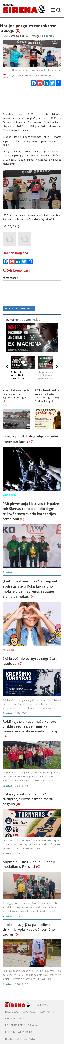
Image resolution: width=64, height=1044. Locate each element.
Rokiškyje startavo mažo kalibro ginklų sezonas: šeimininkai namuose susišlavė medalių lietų (30, 726)
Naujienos (11, 1011)
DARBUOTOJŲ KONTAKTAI (20, 1038)
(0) (18, 30)
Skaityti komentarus (19, 308)
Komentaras (10, 277)
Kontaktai (47, 1011)
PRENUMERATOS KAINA (18, 1032)
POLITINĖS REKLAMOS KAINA (22, 1025)
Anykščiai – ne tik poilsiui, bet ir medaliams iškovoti (29, 864)
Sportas (7, 713)
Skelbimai (42, 1004)
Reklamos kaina (15, 1018)
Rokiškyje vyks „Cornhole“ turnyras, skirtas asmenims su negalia (28, 799)
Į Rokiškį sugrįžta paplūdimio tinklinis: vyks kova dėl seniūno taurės (29, 929)
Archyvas (29, 1011)
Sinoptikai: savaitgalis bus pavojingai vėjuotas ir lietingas (16, 394)
